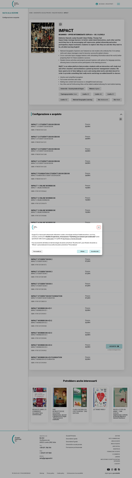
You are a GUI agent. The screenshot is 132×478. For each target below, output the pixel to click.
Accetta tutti (94, 251)
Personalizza (37, 251)
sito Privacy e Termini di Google (72, 238)
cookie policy (50, 238)
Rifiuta (82, 251)
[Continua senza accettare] (98, 227)
